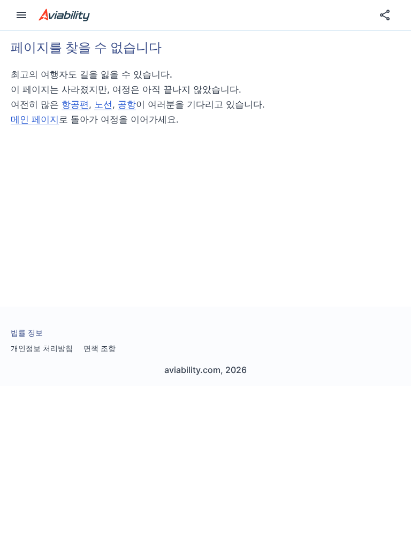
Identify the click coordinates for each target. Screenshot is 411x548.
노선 (103, 104)
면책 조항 (99, 348)
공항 (127, 104)
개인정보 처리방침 (42, 348)
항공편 (75, 104)
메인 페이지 (35, 119)
